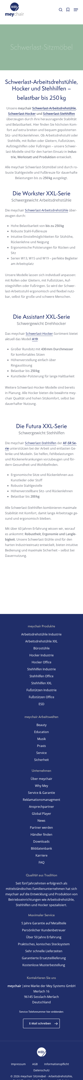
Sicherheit (41, 760)
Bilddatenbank (41, 848)
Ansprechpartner (41, 806)
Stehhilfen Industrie (41, 669)
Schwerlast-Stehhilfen (59, 114)
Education (41, 732)
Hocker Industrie (41, 655)
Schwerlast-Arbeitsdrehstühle (54, 108)
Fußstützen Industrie (41, 690)
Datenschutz (41, 1070)
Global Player (41, 813)
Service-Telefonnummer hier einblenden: (41, 1011)
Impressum (18, 1064)
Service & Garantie (41, 793)
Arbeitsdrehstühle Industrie (41, 634)
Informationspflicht (56, 1064)
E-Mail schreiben (40, 1023)
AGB (35, 1064)
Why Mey (41, 786)
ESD (41, 704)
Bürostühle (41, 648)
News (41, 820)
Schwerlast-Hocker (22, 114)
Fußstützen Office (41, 697)
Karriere (41, 855)
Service (41, 753)
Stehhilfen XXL (41, 683)
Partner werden (41, 827)
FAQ (41, 862)
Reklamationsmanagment (41, 800)
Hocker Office (41, 662)
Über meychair (41, 779)
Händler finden (41, 834)
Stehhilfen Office (41, 676)
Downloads (41, 841)
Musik (41, 739)
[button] (76, 10)
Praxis (41, 746)
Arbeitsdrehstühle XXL (41, 641)
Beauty (41, 725)
